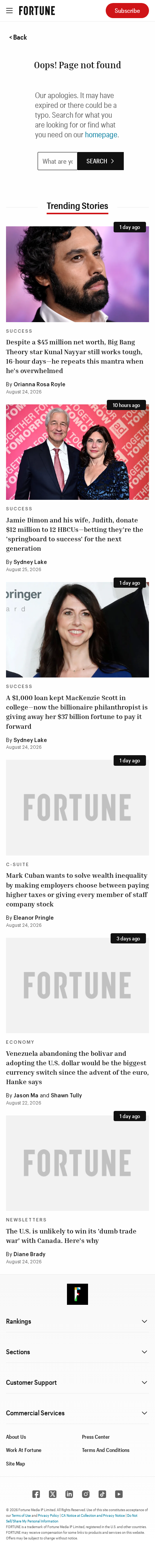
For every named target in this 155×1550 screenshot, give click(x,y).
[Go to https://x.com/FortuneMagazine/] (52, 1494)
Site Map (15, 1463)
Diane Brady (30, 1254)
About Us (16, 1436)
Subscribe (127, 10)
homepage (101, 134)
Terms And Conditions (105, 1450)
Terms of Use (21, 1515)
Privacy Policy (48, 1515)
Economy (20, 1042)
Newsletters (26, 1220)
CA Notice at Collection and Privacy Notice (93, 1515)
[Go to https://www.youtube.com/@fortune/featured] (119, 1494)
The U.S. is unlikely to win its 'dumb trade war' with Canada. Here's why (71, 1235)
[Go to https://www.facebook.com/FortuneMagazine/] (36, 1494)
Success (19, 331)
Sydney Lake (30, 562)
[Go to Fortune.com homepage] (37, 10)
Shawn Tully (66, 1095)
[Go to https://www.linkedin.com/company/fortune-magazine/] (69, 1494)
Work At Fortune (23, 1450)
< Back (18, 37)
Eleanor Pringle (34, 918)
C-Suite (17, 864)
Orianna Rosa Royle (39, 384)
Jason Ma (26, 1095)
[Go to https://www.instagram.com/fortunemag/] (86, 1494)
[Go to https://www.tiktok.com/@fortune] (102, 1494)
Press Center (96, 1436)
